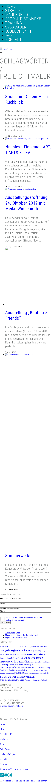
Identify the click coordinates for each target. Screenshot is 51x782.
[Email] (6, 776)
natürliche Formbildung (40, 667)
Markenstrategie (36, 664)
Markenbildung (13, 665)
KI (12, 661)
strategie (31, 673)
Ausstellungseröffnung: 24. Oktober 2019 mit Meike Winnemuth (27, 203)
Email (2, 604)
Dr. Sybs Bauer (7, 654)
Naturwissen (25, 668)
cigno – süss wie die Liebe (16, 637)
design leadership (35, 651)
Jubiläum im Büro (12, 633)
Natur (17, 667)
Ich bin (3, 609)
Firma (2, 611)
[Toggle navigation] (1, 52)
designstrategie (46, 651)
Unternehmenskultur (9, 679)
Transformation (26, 676)
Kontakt (3, 759)
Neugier (35, 670)
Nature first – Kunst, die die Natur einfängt (23, 635)
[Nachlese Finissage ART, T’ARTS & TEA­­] (26, 138)
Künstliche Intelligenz (42, 662)
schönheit (19, 672)
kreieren (31, 662)
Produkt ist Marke (8, 734)
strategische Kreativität (41, 673)
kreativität (21, 661)
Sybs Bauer (5, 749)
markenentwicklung (25, 665)
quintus (2, 673)
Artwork (4, 646)
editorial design (19, 655)
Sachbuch (10, 673)
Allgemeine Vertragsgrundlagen (14, 769)
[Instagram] (10, 776)
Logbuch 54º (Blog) (8, 754)
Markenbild (5, 739)
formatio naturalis (36, 654)
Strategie (4, 729)
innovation (5, 662)
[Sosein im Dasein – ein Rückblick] (28, 88)
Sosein (26, 673)
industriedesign (34, 657)
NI (39, 670)
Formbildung (5, 658)
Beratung (28, 647)
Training (3, 744)
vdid (22, 680)
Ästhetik (44, 680)
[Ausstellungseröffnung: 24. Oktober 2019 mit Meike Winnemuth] (20, 189)
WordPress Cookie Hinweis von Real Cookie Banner (25, 781)
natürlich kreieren (25, 670)
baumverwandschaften (17, 647)
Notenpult (44, 670)
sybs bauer (8, 676)
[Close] (1, 47)
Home (2, 724)
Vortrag (27, 680)
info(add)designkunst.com (11, 706)
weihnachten (35, 680)
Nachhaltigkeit (7, 667)
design (12, 650)
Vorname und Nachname (10, 598)
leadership (4, 664)
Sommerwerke (18, 555)
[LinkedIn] (2, 776)
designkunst (23, 650)
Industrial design (18, 658)
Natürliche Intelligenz (9, 670)
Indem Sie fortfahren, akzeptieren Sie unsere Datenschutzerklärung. (24, 618)
